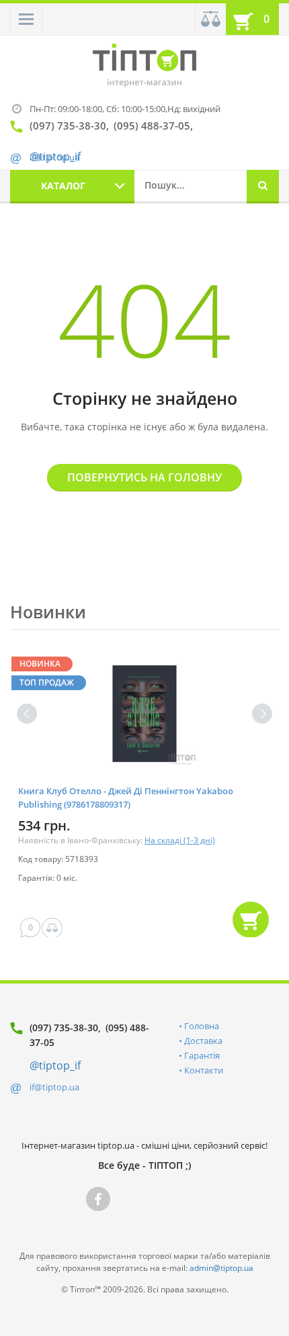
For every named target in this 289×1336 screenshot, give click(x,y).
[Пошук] (263, 186)
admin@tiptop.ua (221, 1268)
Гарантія (202, 1055)
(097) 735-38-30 (64, 1027)
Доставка (203, 1041)
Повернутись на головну (144, 477)
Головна (201, 1026)
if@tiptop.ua (54, 1087)
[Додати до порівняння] (52, 928)
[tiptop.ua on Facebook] (98, 1199)
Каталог (63, 185)
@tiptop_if (55, 1065)
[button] (26, 19)
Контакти (203, 1070)
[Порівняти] (210, 19)
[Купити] (251, 920)
